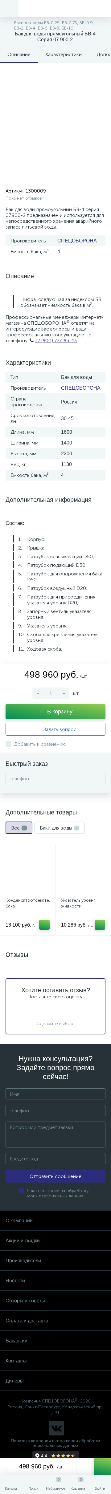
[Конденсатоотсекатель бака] (28, 872)
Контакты (16, 1360)
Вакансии (16, 1340)
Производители (23, 1260)
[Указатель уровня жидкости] (83, 872)
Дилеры (15, 1380)
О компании (19, 1220)
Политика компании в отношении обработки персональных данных (55, 1443)
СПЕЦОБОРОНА (77, 240)
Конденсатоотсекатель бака (28, 903)
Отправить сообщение (55, 1176)
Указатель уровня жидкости (78, 903)
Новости (15, 1280)
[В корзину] (44, 925)
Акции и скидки (23, 1240)
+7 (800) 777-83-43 (56, 340)
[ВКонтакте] (56, 1428)
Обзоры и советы (25, 1300)
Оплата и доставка (27, 1320)
